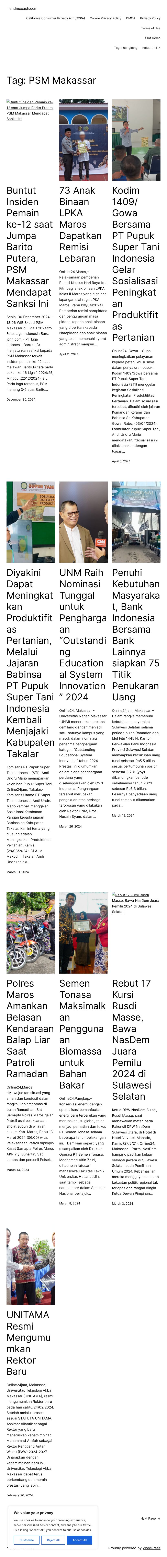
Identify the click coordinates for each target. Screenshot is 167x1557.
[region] (53, 1527)
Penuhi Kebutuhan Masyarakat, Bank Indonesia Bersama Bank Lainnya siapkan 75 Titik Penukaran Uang (136, 635)
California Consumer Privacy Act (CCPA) (55, 18)
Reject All (53, 1540)
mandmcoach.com (22, 8)
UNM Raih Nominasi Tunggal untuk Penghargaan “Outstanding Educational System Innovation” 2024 (83, 635)
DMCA (130, 18)
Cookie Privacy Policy (105, 18)
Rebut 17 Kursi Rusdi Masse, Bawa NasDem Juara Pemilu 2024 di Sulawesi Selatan (131, 1040)
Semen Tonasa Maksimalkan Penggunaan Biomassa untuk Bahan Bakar (82, 1034)
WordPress (151, 1548)
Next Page (150, 1518)
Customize (27, 1540)
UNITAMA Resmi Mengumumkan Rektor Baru (29, 1343)
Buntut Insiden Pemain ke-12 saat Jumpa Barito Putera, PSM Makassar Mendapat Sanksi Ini (30, 247)
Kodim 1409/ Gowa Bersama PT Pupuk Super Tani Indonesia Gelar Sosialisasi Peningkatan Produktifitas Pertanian (135, 264)
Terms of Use (150, 28)
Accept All (80, 1540)
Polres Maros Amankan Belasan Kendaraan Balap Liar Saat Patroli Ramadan (30, 1028)
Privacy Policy (150, 18)
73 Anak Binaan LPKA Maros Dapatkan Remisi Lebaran (80, 224)
